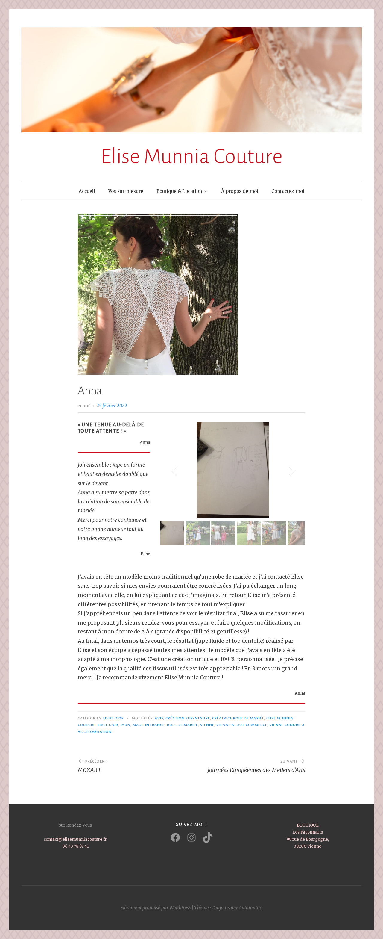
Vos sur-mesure (125, 191)
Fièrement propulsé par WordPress (155, 908)
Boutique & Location (179, 191)
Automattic (250, 908)
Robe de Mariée (182, 725)
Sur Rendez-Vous (75, 825)
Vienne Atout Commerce (241, 725)
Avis (159, 718)
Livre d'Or (113, 718)
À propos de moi (239, 191)
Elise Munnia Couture (191, 156)
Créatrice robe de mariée (238, 718)
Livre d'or (108, 725)
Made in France (149, 725)
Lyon (125, 725)
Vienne (207, 725)
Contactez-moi (287, 191)
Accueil (87, 191)
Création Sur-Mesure (187, 718)
